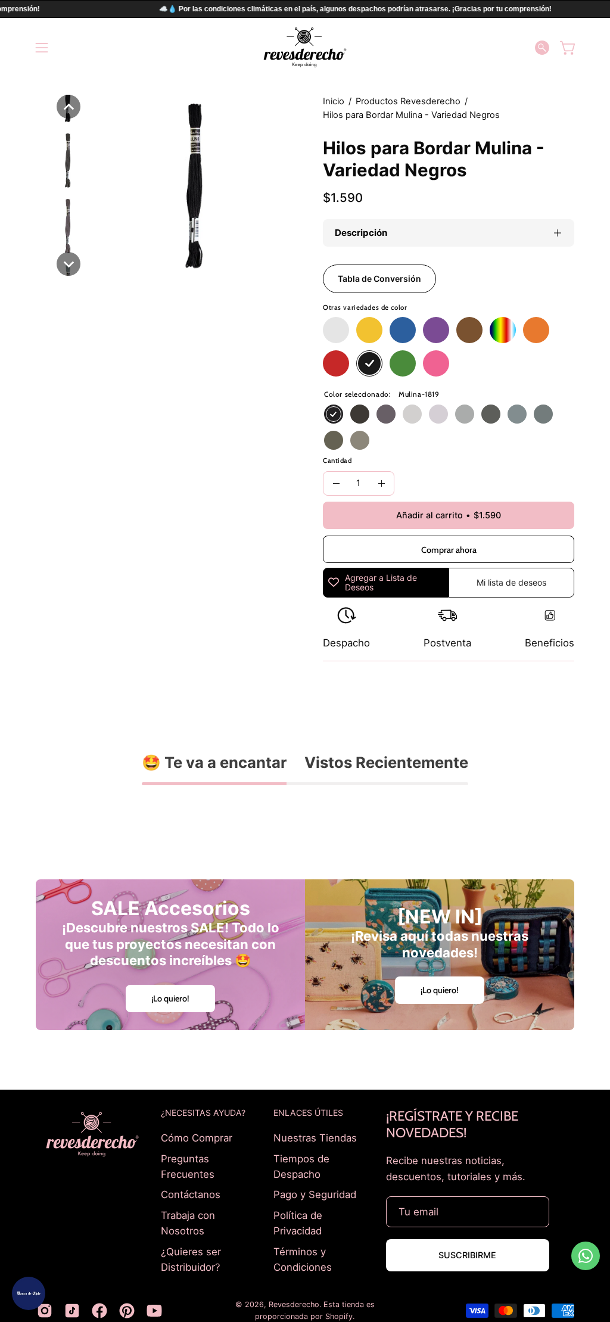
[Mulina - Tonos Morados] (436, 330)
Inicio (333, 101)
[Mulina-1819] (333, 414)
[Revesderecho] (305, 47)
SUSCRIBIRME (467, 1255)
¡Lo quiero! (170, 998)
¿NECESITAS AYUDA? (203, 1113)
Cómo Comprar (196, 1138)
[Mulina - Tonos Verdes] (403, 363)
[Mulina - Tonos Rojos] (336, 363)
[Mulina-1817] (386, 414)
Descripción (361, 232)
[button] (542, 48)
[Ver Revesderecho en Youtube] (154, 1311)
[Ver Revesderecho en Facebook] (99, 1311)
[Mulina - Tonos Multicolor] (503, 330)
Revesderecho (294, 1304)
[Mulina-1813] (412, 414)
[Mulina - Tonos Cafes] (469, 330)
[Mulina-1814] (438, 414)
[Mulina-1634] (517, 414)
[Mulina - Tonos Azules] (403, 330)
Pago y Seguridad (314, 1194)
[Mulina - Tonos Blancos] (336, 330)
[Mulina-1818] (359, 414)
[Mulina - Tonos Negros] (369, 363)
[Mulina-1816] (490, 414)
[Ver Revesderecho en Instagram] (45, 1311)
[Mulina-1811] (359, 440)
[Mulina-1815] (464, 414)
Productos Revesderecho (408, 101)
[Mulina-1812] (333, 440)
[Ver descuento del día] (28, 1293)
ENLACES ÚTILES (308, 1113)
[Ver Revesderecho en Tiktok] (72, 1311)
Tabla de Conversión (379, 278)
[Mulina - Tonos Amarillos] (369, 330)
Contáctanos (190, 1194)
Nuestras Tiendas (315, 1138)
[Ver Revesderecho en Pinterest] (127, 1311)
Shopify (339, 1316)
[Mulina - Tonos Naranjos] (536, 330)
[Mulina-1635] (543, 414)
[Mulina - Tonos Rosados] (436, 363)
